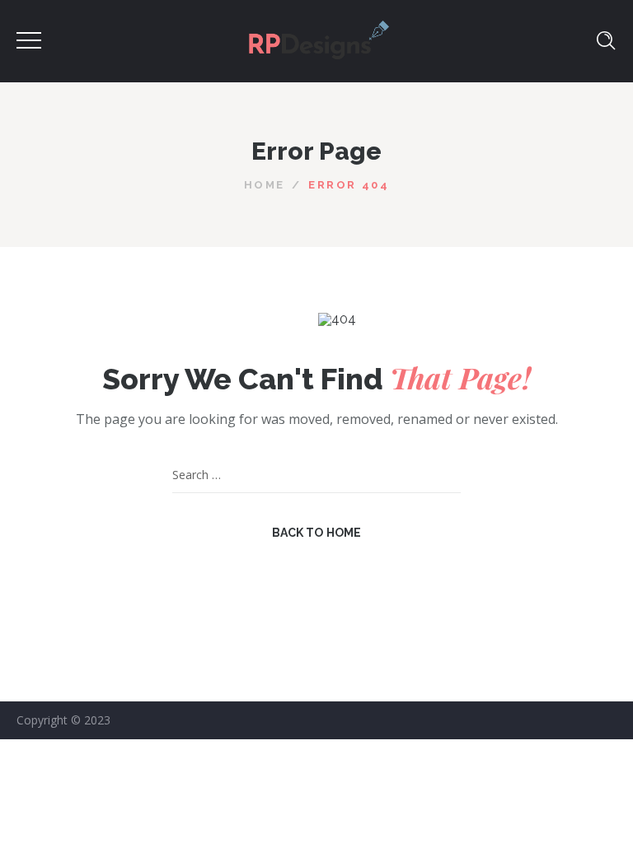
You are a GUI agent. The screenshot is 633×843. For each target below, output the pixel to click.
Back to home (317, 532)
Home (264, 185)
